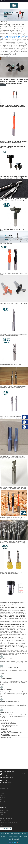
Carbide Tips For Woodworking (8, 723)
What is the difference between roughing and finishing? (13, 648)
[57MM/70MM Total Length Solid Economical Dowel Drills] (14, 258)
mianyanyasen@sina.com (8, 780)
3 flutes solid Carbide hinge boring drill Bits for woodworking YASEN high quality (13, 177)
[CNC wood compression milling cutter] (14, 350)
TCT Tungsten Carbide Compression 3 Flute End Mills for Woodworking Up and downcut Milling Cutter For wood (13, 543)
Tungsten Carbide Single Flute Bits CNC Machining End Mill (12, 147)
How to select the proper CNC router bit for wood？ (12, 608)
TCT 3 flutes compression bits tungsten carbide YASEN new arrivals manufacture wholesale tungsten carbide (13, 387)
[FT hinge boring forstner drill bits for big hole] (14, 214)
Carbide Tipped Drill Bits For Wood (9, 725)
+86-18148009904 (7, 782)
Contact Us (2, 804)
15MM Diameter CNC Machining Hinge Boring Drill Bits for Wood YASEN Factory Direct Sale (12, 106)
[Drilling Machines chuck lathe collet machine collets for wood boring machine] (14, 588)
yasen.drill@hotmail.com (8, 777)
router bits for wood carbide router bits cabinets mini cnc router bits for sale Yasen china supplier (13, 417)
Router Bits (4, 729)
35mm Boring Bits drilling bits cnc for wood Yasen (13, 303)
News (1, 799)
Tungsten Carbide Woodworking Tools (10, 735)
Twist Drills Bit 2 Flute (6, 726)
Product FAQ (2, 802)
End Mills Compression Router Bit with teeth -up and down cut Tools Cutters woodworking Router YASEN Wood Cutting (13, 488)
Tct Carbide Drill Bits (6, 731)
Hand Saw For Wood (6, 737)
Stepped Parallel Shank (11, 36)
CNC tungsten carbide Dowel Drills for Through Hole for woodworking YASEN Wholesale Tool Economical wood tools (12, 519)
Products (2, 791)
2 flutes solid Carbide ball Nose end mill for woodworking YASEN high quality (12, 572)
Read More (3, 85)
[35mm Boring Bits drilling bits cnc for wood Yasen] (14, 289)
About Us (2, 793)
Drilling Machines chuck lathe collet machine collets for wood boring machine (12, 603)
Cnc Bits (12, 38)
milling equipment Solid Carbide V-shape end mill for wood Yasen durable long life (13, 334)
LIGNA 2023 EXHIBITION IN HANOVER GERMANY (13, 617)
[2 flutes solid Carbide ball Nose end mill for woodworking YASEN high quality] (14, 557)
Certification (2, 795)
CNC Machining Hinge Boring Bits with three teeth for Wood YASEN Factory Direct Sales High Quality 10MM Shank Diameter (14, 81)
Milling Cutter (3, 812)
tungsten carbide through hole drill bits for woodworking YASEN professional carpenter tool (13, 142)
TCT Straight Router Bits (5, 810)
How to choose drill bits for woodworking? (12, 645)
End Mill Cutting (5, 734)
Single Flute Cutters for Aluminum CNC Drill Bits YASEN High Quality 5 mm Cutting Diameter (13, 200)
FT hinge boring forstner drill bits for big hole (12, 230)
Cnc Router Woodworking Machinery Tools (11, 732)
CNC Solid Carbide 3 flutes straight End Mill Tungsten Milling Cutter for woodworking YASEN (12, 457)
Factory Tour (2, 797)
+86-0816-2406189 (7, 785)
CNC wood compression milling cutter (10, 365)
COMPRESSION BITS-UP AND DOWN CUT (11, 637)
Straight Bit (4, 728)
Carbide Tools (17, 38)
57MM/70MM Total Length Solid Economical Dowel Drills (13, 273)
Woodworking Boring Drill (7, 722)
